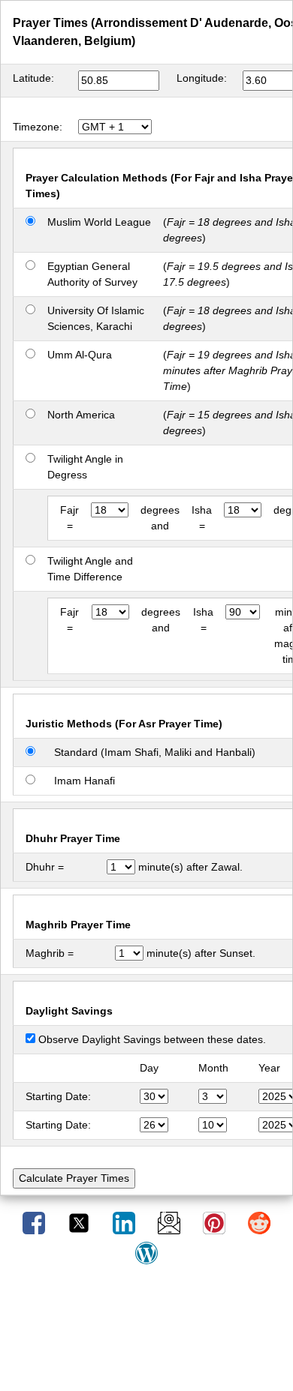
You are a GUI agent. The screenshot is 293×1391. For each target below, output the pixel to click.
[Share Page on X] (80, 1222)
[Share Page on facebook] (35, 1222)
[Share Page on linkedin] (125, 1222)
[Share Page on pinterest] (215, 1222)
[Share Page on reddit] (259, 1222)
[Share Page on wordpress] (146, 1252)
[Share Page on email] (170, 1222)
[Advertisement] (146, 1333)
